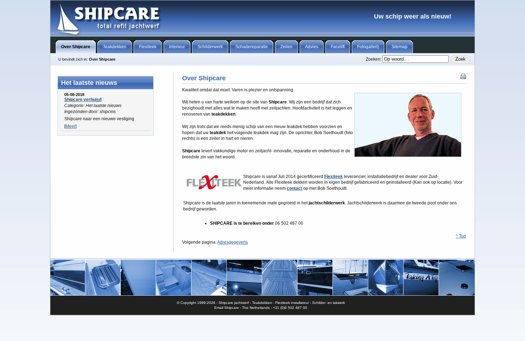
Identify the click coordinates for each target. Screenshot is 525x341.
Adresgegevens (232, 242)
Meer (70, 126)
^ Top (461, 236)
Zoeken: (374, 59)
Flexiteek (333, 176)
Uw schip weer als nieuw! (262, 18)
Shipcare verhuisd (82, 99)
